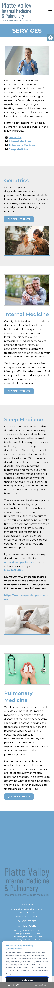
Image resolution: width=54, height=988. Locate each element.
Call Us (15, 985)
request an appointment (20, 562)
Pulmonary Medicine (22, 145)
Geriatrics (15, 137)
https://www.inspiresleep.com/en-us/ (26, 597)
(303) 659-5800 (13, 569)
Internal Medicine (20, 141)
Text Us (42, 985)
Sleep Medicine (18, 149)
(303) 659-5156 (29, 921)
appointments (20, 219)
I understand (27, 980)
